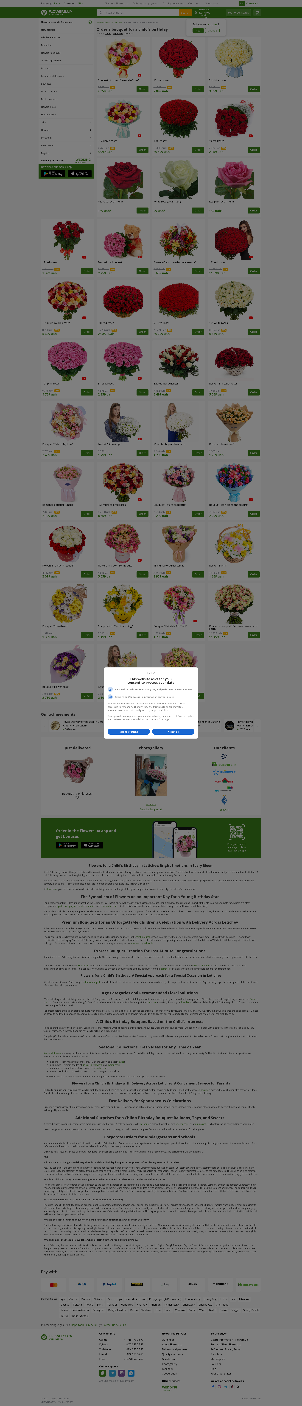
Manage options (129, 731)
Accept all (173, 731)
